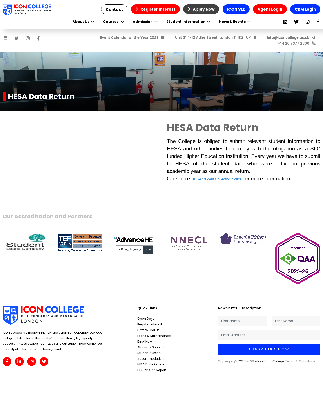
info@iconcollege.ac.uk (288, 37)
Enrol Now (144, 341)
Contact (114, 9)
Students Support (150, 347)
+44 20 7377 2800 (293, 43)
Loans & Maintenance (154, 336)
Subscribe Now (269, 349)
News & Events (232, 21)
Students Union (149, 353)
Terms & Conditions (300, 361)
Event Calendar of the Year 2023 (130, 37)
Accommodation (150, 358)
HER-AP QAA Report (152, 370)
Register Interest (157, 9)
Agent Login (270, 9)
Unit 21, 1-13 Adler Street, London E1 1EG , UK (213, 37)
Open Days (145, 318)
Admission (143, 21)
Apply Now (203, 9)
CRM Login (305, 9)
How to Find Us (148, 330)
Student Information (185, 21)
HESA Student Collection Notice (216, 179)
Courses (111, 21)
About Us (81, 21)
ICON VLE (236, 9)
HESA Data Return (150, 364)
